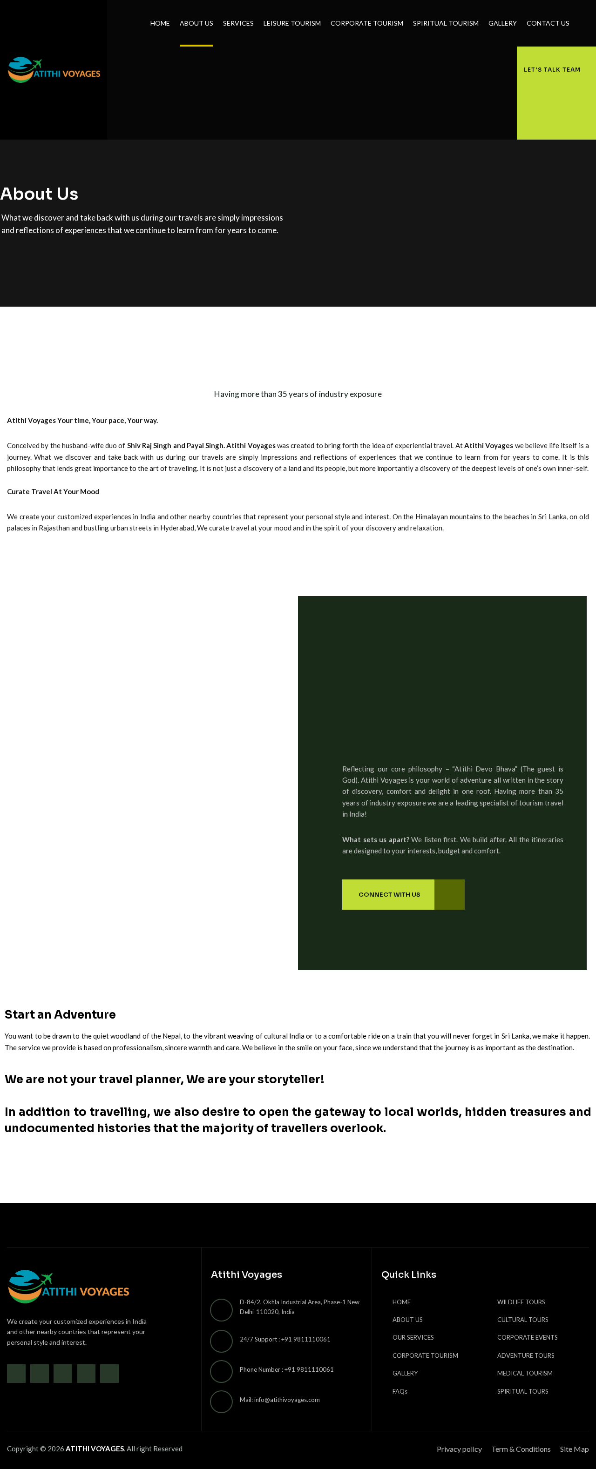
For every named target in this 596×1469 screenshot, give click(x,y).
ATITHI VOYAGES (95, 1448)
